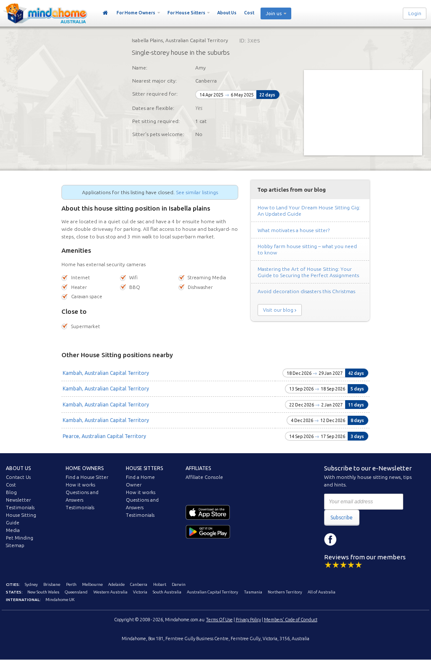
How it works (80, 484)
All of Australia (321, 592)
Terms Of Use (219, 619)
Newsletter (18, 499)
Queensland (76, 592)
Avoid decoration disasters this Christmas (306, 291)
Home (105, 13)
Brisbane (51, 584)
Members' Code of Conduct (290, 619)
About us (18, 468)
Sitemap (15, 545)
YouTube (368, 539)
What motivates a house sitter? (294, 230)
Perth (71, 584)
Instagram (349, 539)
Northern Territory (285, 592)
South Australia (167, 592)
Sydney (31, 584)
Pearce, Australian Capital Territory (104, 436)
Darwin (179, 584)
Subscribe (341, 517)
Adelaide (116, 584)
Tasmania (253, 592)
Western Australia (110, 592)
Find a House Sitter (87, 477)
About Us (227, 12)
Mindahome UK (59, 599)
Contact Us (18, 477)
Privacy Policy (248, 619)
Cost (249, 12)
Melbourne (92, 584)
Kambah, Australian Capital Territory (106, 373)
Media (13, 530)
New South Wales (43, 592)
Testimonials (20, 507)
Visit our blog (278, 310)
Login (414, 13)
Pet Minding (19, 537)
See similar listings (197, 192)
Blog (11, 492)
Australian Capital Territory (212, 592)
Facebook (330, 539)
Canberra (138, 584)
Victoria (140, 592)
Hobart (159, 584)
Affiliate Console (204, 477)
